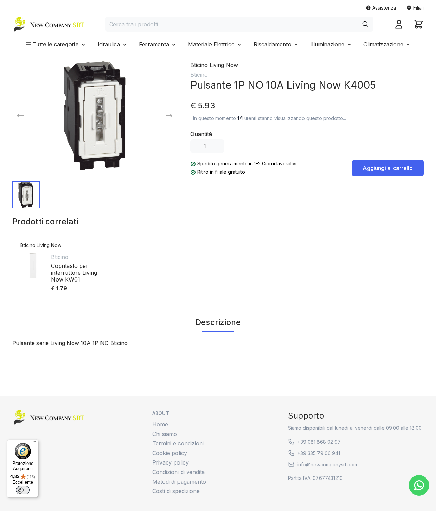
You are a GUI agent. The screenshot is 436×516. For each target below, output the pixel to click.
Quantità (201, 134)
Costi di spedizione (176, 491)
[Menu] (34, 443)
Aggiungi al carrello (388, 168)
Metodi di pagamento (179, 481)
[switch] (23, 490)
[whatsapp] (419, 485)
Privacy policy (170, 462)
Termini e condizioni (178, 443)
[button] (56, 44)
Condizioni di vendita (178, 472)
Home (160, 424)
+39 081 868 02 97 (319, 442)
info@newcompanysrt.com (327, 464)
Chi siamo (164, 433)
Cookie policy (169, 453)
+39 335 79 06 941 (318, 453)
